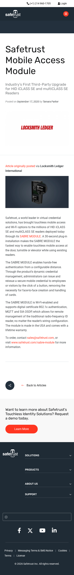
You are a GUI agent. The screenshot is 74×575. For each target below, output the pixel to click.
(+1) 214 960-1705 (40, 3)
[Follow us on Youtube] (42, 531)
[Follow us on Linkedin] (54, 531)
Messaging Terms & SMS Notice (35, 550)
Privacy (8, 550)
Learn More (21, 429)
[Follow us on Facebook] (19, 531)
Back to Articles (36, 385)
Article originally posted (20, 166)
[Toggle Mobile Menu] (66, 13)
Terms (7, 555)
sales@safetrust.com (40, 337)
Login (63, 3)
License (21, 555)
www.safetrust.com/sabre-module (32, 342)
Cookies (62, 550)
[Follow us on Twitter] (30, 530)
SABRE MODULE (30, 236)
